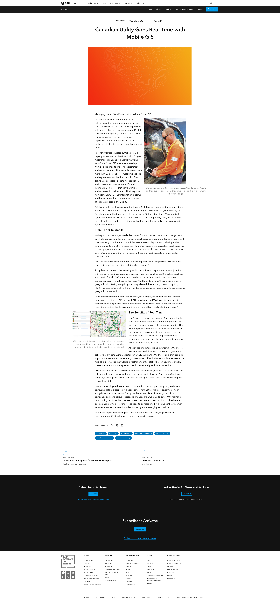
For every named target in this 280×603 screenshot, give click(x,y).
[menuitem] (93, 560)
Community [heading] (109, 555)
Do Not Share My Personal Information (190, 597)
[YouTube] (73, 577)
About (158, 9)
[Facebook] (63, 573)
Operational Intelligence (139, 21)
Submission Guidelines (184, 9)
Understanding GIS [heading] (132, 555)
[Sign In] (217, 3)
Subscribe (212, 9)
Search (200, 9)
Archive (168, 9)
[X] (68, 573)
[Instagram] (68, 577)
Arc (120, 21)
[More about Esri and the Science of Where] (68, 562)
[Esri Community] (63, 577)
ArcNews (64, 9)
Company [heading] (150, 555)
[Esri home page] (65, 3)
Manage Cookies (164, 597)
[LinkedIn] (73, 573)
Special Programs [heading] (173, 555)
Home (149, 9)
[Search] (211, 3)
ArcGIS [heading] (86, 555)
